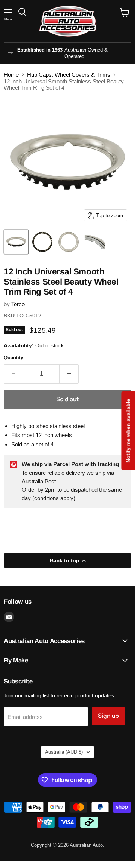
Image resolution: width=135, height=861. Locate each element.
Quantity (13, 357)
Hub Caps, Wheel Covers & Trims (68, 74)
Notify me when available (128, 430)
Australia (64, 752)
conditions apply (54, 498)
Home (11, 74)
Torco (18, 304)
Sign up (108, 715)
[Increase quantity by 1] (69, 374)
